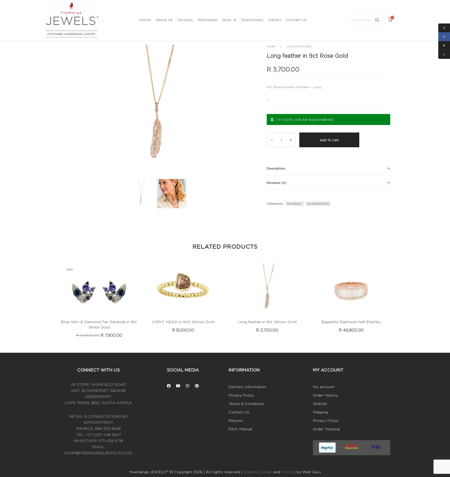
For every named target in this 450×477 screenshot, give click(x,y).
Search (377, 20)
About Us (164, 20)
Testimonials (252, 20)
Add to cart (329, 140)
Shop (226, 20)
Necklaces (294, 203)
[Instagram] (187, 386)
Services (185, 20)
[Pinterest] (197, 386)
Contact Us (296, 20)
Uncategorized (299, 46)
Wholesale (207, 20)
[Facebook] (169, 386)
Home (145, 20)
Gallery (274, 20)
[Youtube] (178, 386)
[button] (91, 296)
